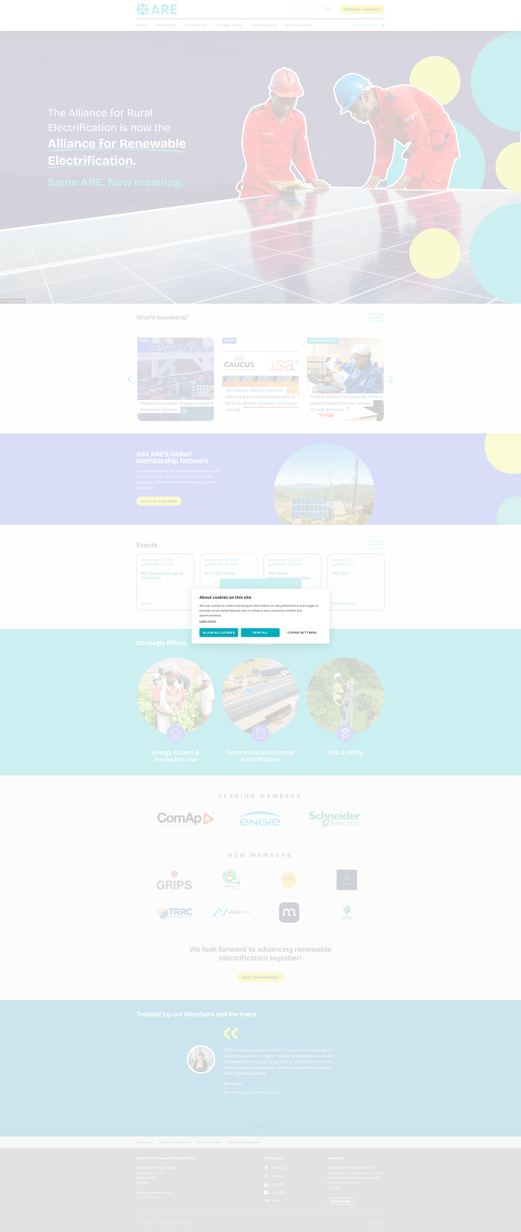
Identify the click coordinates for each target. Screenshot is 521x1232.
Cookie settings (302, 632)
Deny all (260, 632)
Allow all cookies (219, 632)
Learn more (207, 621)
